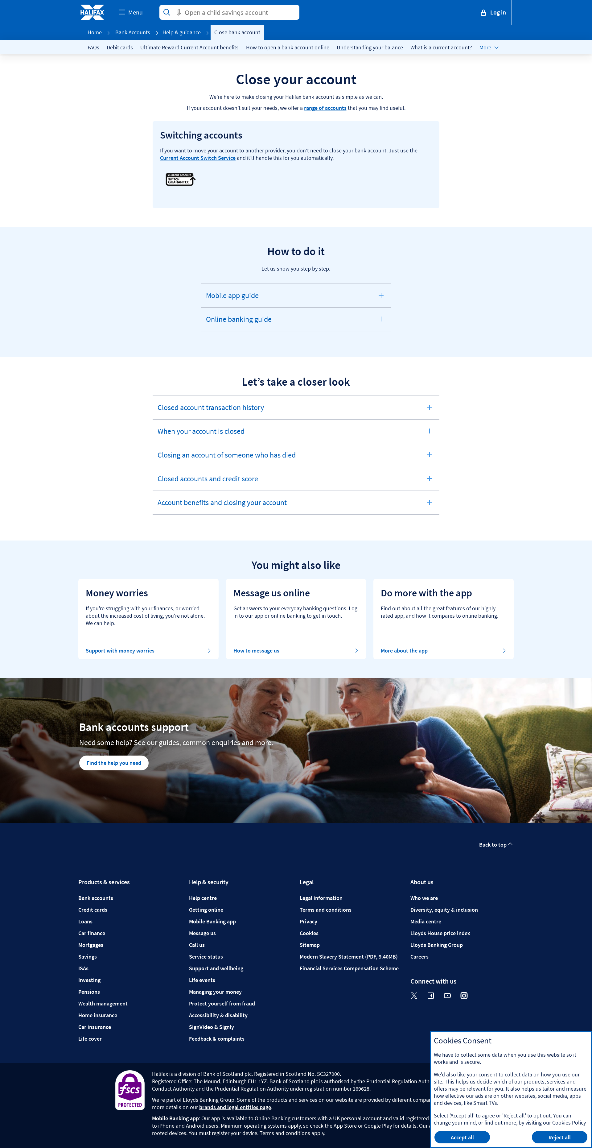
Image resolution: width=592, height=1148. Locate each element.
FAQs (93, 47)
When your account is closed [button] (201, 434)
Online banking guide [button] (239, 322)
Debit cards (120, 47)
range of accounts (325, 107)
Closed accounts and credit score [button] (207, 482)
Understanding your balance (370, 47)
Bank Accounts (132, 32)
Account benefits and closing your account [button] (222, 506)
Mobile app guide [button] (232, 299)
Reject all (560, 1137)
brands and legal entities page (235, 1107)
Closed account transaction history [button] (210, 411)
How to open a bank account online (287, 47)
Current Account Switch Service (198, 157)
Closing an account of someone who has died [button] (226, 458)
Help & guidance (181, 32)
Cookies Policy (569, 1122)
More (485, 47)
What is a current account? (441, 47)
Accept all (462, 1137)
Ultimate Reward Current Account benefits (189, 47)
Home (95, 32)
